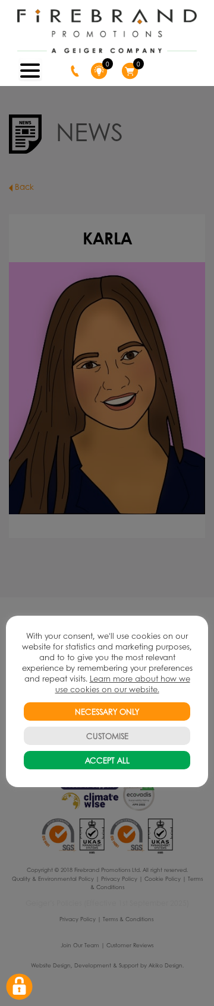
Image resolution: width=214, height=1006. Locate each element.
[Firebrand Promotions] (106, 31)
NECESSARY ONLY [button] (107, 711)
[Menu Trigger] (30, 69)
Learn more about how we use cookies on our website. (122, 684)
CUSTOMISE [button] (107, 735)
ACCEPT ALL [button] (107, 760)
